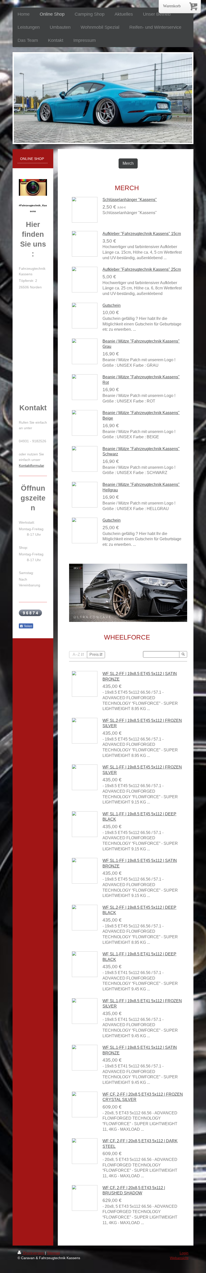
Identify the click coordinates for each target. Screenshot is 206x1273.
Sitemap (53, 1253)
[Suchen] (183, 654)
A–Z (76, 654)
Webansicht (179, 1258)
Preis (94, 654)
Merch (128, 163)
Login (184, 1253)
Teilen (27, 626)
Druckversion (33, 1253)
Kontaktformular (31, 465)
